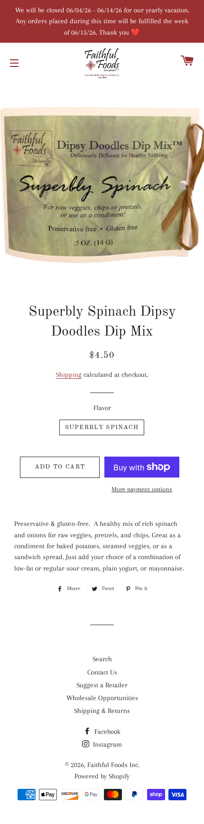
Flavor (102, 408)
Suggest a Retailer (102, 685)
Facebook (107, 731)
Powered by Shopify (102, 776)
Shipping (69, 374)
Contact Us (102, 672)
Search (102, 659)
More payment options (141, 489)
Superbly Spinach (102, 427)
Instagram (106, 744)
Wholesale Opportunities (102, 698)
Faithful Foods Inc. (113, 764)
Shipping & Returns (102, 710)
